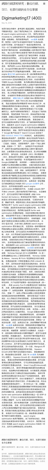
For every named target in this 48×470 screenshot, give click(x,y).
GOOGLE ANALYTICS (15, 135)
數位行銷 (11, 74)
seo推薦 (9, 218)
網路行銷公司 (18, 98)
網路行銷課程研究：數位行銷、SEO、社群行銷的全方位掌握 (21, 6)
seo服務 (34, 39)
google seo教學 (32, 183)
